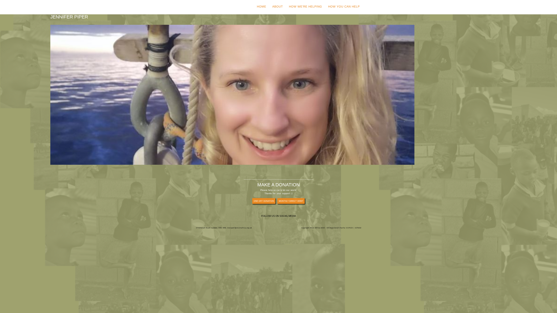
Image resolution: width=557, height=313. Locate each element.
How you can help (344, 6)
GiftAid (358, 228)
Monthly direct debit (291, 201)
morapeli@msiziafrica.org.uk (239, 228)
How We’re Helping (305, 6)
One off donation (264, 201)
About (277, 6)
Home (261, 6)
